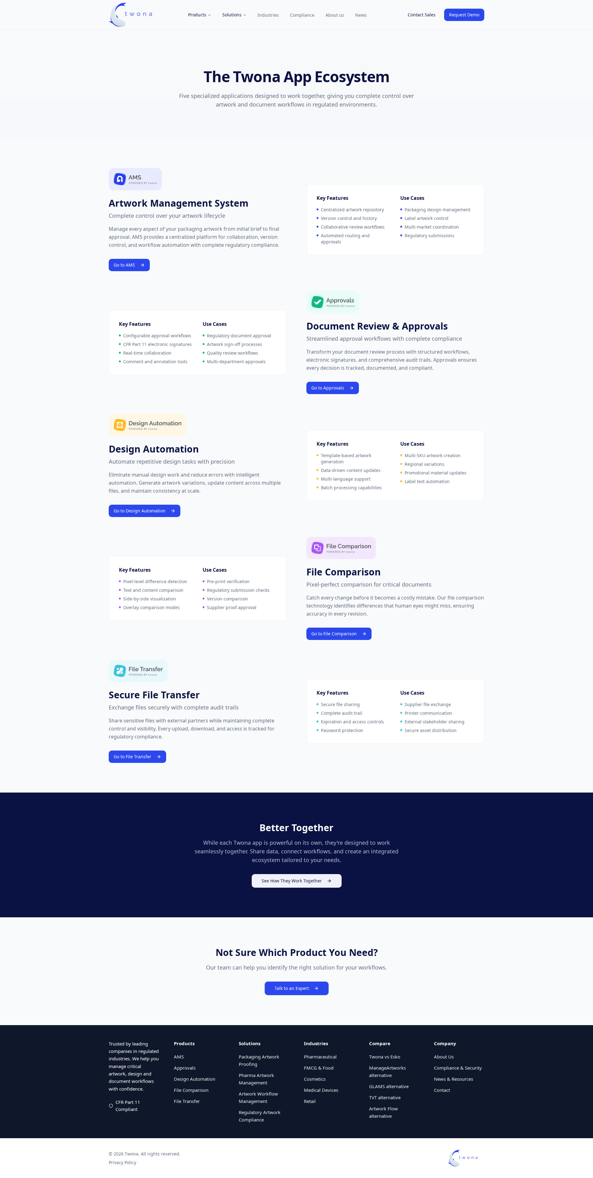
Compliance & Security (458, 1068)
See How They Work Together (292, 881)
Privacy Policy (122, 1162)
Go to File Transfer (132, 756)
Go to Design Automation (140, 511)
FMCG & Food (319, 1068)
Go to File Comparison (334, 634)
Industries (268, 15)
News (361, 15)
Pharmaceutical (320, 1057)
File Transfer (187, 1101)
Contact (442, 1090)
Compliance (302, 15)
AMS (179, 1057)
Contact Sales (421, 15)
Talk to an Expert (292, 988)
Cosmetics (315, 1079)
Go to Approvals (327, 388)
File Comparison (191, 1090)
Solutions (232, 15)
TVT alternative (385, 1097)
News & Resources (453, 1079)
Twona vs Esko (384, 1057)
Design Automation (194, 1079)
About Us (444, 1057)
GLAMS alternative (389, 1086)
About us (335, 15)
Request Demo (464, 15)
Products (197, 15)
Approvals (185, 1068)
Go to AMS (124, 265)
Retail (310, 1101)
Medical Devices (321, 1090)
